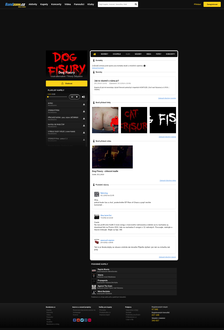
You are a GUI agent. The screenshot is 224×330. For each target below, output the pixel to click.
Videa (68, 4)
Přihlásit (197, 4)
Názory (138, 54)
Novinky (104, 54)
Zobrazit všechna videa (168, 180)
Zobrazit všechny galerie (167, 137)
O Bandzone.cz (131, 317)
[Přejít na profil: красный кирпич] (96, 241)
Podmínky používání (133, 315)
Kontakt (128, 312)
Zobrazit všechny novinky (167, 98)
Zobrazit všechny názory (167, 257)
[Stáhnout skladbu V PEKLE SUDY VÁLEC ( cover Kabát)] (84, 132)
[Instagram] (85, 320)
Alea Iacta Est (105, 215)
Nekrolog (104, 193)
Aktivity (33, 4)
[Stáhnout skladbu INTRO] (84, 104)
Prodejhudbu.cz (105, 312)
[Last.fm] (89, 320)
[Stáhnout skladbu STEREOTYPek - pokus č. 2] (84, 140)
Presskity (102, 310)
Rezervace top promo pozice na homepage (84, 311)
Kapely (44, 4)
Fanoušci (79, 4)
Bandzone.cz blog (53, 324)
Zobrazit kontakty (98, 68)
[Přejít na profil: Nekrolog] (96, 194)
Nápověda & (132, 310)
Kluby (91, 4)
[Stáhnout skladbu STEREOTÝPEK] (84, 111)
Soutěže (49, 322)
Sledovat (68, 83)
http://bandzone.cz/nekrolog (115, 205)
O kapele (117, 54)
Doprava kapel (104, 315)
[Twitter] (82, 320)
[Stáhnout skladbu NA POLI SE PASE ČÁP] (84, 125)
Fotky (158, 54)
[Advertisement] (112, 28)
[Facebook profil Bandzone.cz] (74, 320)
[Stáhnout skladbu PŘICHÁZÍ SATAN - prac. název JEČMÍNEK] (84, 118)
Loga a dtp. (130, 319)
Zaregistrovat (212, 4)
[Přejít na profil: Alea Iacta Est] (96, 216)
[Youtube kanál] (78, 320)
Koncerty (56, 4)
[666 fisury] (105, 120)
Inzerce (75, 315)
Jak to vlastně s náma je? (106, 81)
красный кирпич (107, 240)
